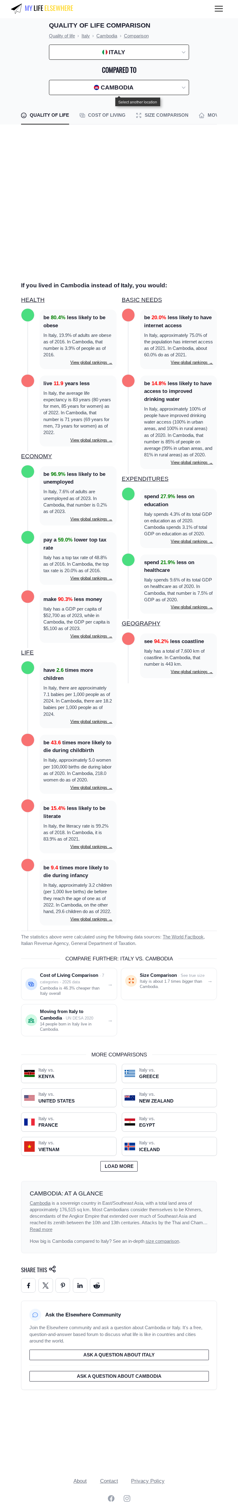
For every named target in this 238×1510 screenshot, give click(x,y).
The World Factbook (183, 936)
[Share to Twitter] (45, 1285)
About (80, 1481)
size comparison (162, 1241)
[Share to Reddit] (97, 1285)
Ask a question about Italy (119, 1354)
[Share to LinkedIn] (80, 1285)
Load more (119, 1166)
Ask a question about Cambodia (119, 1376)
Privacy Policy (148, 1481)
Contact (109, 1481)
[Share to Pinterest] (62, 1285)
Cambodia (40, 1203)
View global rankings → (91, 362)
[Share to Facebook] (28, 1285)
